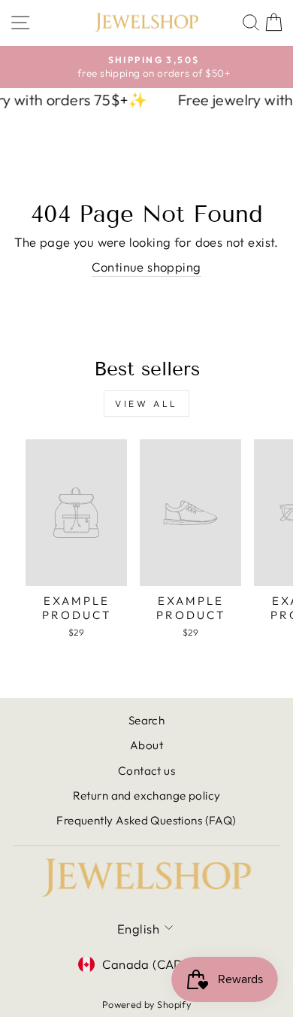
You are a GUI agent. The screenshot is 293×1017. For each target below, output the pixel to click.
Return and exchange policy (147, 795)
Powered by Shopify (146, 1004)
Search (146, 720)
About (146, 745)
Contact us (146, 771)
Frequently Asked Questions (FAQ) (146, 820)
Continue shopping (146, 267)
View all (146, 403)
